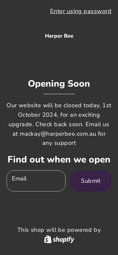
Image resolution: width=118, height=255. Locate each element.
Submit (91, 181)
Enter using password (80, 11)
